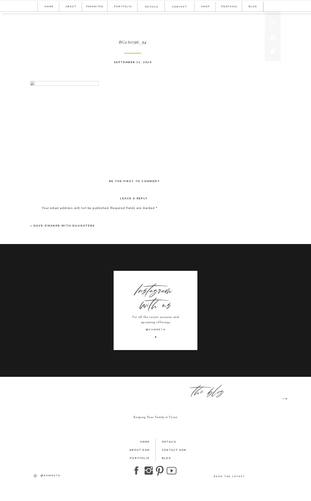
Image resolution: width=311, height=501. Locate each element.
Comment (50, 217)
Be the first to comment (134, 181)
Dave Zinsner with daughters (64, 225)
